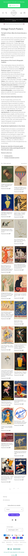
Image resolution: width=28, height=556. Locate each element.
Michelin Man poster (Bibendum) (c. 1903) (18, 321)
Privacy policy (15, 542)
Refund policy (9, 542)
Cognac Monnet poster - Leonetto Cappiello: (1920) (6, 402)
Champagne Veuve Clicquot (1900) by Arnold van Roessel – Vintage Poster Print (7, 444)
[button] (3, 13)
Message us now (15, 5)
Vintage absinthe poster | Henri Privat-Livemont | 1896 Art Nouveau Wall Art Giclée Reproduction (7, 295)
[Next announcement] (25, 20)
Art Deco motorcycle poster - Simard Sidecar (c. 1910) (20, 477)
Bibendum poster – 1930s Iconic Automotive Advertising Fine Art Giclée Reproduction (20, 422)
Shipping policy (10, 544)
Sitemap (5, 496)
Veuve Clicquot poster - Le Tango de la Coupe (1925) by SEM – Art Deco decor (20, 240)
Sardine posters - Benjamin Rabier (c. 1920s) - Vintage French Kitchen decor (19, 214)
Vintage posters (8, 156)
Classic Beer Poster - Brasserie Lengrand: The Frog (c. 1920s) (20, 372)
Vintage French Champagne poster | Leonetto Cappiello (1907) (6, 427)
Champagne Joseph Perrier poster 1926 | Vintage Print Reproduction (6, 213)
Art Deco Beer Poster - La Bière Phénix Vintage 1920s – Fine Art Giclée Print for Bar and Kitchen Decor (7, 478)
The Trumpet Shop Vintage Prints (13, 540)
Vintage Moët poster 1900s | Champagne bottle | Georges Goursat (7, 230)
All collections (6, 500)
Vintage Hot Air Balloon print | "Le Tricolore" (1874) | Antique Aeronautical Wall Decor (20, 188)
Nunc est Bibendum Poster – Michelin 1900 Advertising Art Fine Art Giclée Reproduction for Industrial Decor (20, 266)
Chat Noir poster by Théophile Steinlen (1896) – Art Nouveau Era (20, 295)
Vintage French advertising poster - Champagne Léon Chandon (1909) (6, 185)
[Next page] (18, 488)
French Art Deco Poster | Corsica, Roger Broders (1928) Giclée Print (20, 401)
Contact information (18, 544)
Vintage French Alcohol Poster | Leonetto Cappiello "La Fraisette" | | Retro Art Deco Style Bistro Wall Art (20, 346)
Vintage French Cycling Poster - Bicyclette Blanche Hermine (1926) (20, 452)
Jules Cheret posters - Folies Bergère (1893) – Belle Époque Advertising (7, 346)
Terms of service (23, 542)
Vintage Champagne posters (11, 157)
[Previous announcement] (2, 20)
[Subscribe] (21, 509)
